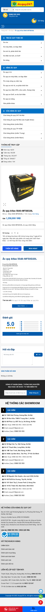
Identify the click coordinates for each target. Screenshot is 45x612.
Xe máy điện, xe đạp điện (12, 47)
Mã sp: (5, 214)
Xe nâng (6, 60)
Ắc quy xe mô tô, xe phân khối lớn (15, 85)
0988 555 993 (18, 431)
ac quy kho (33, 300)
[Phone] (40, 596)
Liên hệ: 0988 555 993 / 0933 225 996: (15, 529)
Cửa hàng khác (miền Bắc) (13, 124)
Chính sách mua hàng (8, 552)
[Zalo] (41, 591)
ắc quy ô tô (16, 300)
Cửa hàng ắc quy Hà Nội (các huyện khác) (18, 120)
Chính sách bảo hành (8, 555)
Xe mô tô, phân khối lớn (12, 51)
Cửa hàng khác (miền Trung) (14, 133)
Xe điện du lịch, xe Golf (11, 56)
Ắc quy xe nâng (9, 99)
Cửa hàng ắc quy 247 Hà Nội (13, 115)
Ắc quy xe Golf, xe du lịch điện (14, 94)
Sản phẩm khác (9, 103)
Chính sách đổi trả (7, 563)
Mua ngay (33, 248)
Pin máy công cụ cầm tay (12, 81)
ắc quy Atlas (25, 300)
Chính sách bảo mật (7, 548)
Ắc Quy (11, 30)
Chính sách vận (6, 559)
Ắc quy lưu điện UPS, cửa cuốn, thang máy (19, 90)
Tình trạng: (28, 214)
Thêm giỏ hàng (12, 248)
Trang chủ (4, 30)
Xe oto (5, 42)
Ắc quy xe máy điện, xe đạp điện (15, 77)
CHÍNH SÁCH (5, 544)
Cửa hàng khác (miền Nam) (13, 138)
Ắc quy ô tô (7, 72)
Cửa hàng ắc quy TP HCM (12, 129)
